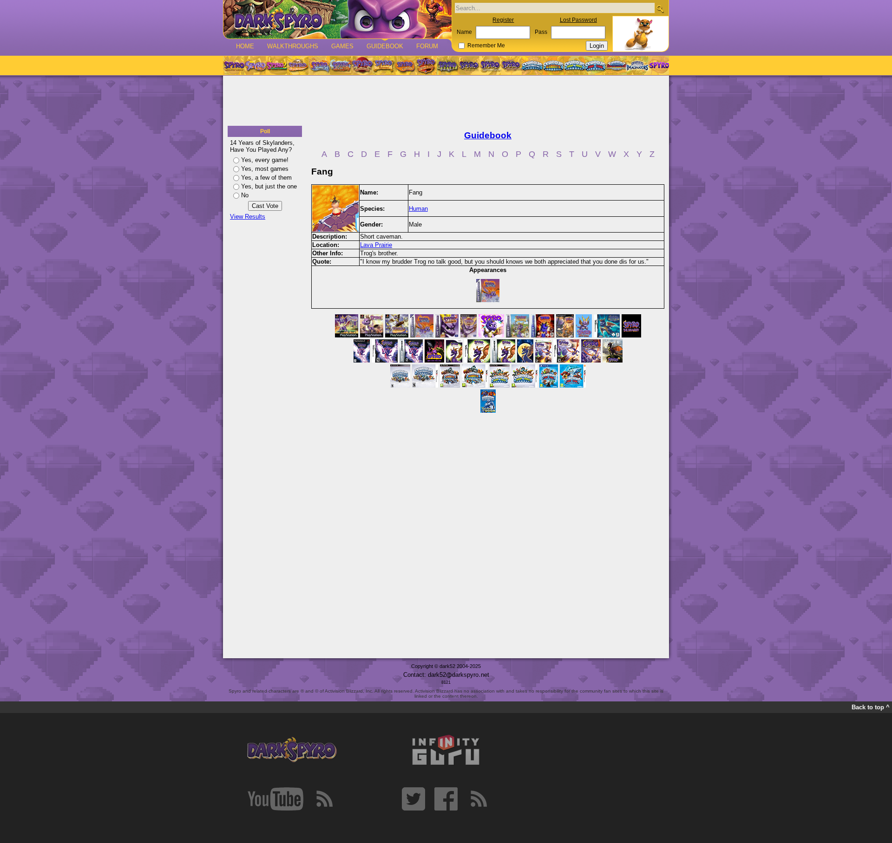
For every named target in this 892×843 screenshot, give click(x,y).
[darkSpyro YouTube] (275, 799)
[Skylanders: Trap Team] (595, 65)
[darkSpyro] (291, 750)
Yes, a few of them (266, 177)
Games (342, 46)
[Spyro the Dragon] (255, 65)
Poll (265, 131)
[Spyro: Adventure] (383, 65)
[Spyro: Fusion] (404, 65)
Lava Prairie (376, 244)
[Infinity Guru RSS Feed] (478, 799)
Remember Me (486, 45)
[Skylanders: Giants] (553, 65)
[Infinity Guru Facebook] (446, 799)
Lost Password (578, 20)
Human (418, 208)
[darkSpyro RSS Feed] (324, 799)
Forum (427, 46)
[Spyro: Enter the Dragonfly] (362, 65)
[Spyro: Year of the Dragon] (297, 65)
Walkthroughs (292, 46)
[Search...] (660, 8)
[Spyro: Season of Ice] (319, 65)
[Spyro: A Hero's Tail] (426, 65)
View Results (247, 216)
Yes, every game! (265, 159)
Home (245, 46)
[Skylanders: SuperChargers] (616, 65)
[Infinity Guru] (446, 750)
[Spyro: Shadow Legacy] (447, 65)
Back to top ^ (871, 707)
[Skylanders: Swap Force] (574, 65)
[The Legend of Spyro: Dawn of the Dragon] (511, 65)
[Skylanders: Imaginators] (637, 65)
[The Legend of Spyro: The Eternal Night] (490, 65)
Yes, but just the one (269, 186)
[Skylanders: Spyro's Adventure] (532, 65)
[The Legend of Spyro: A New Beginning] (468, 65)
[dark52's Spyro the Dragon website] (337, 19)
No (245, 195)
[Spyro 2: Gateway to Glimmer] (276, 65)
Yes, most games (265, 168)
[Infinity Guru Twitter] (413, 799)
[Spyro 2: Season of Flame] (340, 65)
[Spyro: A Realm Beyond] (658, 65)
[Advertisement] (446, 101)
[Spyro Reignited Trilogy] (233, 65)
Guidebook (385, 46)
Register (503, 20)
